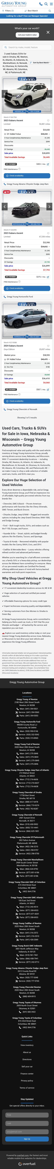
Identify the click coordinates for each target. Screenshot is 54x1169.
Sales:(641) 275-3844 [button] (29, 757)
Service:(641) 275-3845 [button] (29, 760)
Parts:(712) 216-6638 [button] (29, 786)
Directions (27, 1059)
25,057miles (44, 349)
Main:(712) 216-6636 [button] (29, 779)
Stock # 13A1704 (10, 117)
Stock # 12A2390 (10, 230)
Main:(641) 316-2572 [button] (29, 933)
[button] (41, 4)
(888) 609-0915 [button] (29, 996)
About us (27, 1052)
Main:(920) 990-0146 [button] (29, 731)
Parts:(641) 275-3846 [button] (29, 764)
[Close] (48, 32)
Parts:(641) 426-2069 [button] (29, 940)
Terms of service (27, 1088)
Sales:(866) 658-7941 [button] (29, 958)
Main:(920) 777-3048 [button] (29, 977)
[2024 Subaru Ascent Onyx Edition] (27, 320)
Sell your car (27, 1066)
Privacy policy (27, 1081)
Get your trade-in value (27, 35)
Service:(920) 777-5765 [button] (29, 981)
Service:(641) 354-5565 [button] (29, 712)
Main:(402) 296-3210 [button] (29, 846)
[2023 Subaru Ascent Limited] (27, 95)
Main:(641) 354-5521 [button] (29, 709)
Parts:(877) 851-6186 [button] (29, 876)
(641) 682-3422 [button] (29, 1012)
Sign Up (27, 1139)
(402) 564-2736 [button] (29, 891)
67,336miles (44, 237)
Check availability (16, 176)
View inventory (27, 1045)
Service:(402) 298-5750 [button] (29, 853)
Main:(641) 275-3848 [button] (29, 753)
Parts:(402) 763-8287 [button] (29, 809)
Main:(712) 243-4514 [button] (29, 907)
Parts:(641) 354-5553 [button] (29, 716)
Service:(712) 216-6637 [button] (29, 783)
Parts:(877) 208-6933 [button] (29, 917)
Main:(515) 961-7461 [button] (29, 955)
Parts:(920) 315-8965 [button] (29, 738)
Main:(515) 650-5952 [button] (29, 824)
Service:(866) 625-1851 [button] (29, 831)
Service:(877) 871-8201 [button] (29, 914)
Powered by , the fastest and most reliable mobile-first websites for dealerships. (27, 1157)
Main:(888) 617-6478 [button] (29, 802)
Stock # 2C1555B (10, 343)
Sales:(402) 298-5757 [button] (29, 850)
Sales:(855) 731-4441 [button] (29, 828)
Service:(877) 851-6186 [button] (29, 872)
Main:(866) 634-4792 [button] (29, 869)
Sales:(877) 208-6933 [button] (29, 910)
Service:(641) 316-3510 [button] (29, 936)
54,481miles (44, 124)
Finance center (27, 1074)
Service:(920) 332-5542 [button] (29, 734)
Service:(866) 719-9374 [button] (29, 805)
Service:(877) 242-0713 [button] (29, 962)
